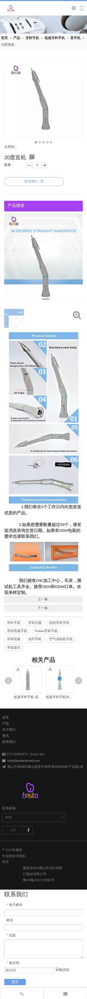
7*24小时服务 (12, 850)
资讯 (5, 736)
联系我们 (31, 181)
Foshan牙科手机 (46, 631)
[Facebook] (28, 830)
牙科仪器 (35, 623)
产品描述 (16, 206)
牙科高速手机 (17, 631)
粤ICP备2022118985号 (38, 880)
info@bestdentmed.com (21, 761)
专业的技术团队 (14, 856)
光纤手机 (35, 639)
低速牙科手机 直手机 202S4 (27, 697)
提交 (15, 982)
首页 (5, 717)
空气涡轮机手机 (61, 639)
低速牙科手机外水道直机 (59, 697)
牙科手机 (13, 623)
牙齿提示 (13, 647)
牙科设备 (13, 639)
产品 (5, 724)
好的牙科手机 (59, 623)
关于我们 (9, 730)
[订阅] (61, 817)
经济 (5, 862)
